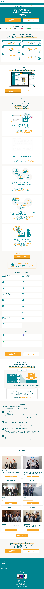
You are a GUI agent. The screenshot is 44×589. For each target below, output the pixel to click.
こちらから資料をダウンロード (25, 397)
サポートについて (3, 561)
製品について (3, 558)
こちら (6, 414)
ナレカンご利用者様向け (4, 568)
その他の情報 (3, 563)
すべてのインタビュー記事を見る (22, 535)
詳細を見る (11, 476)
